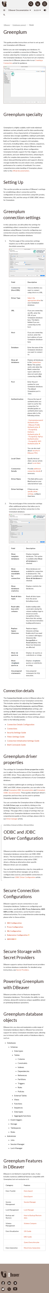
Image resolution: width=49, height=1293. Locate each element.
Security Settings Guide (16, 732)
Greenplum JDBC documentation (21, 790)
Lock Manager (29, 1210)
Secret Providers (22, 970)
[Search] (30, 3)
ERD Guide (28, 1237)
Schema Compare (30, 1223)
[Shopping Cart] (37, 3)
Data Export (28, 1196)
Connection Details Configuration (20, 724)
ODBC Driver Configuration (25, 877)
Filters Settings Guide (15, 736)
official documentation (20, 171)
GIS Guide (27, 1231)
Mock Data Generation (32, 1248)
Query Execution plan (31, 1242)
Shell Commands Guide (16, 745)
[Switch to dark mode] (45, 10)
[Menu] (44, 3)
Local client (36, 463)
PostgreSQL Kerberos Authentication (33, 432)
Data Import (28, 1191)
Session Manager (30, 1202)
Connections (36, 362)
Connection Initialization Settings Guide (23, 741)
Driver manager (12, 819)
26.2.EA (36, 10)
